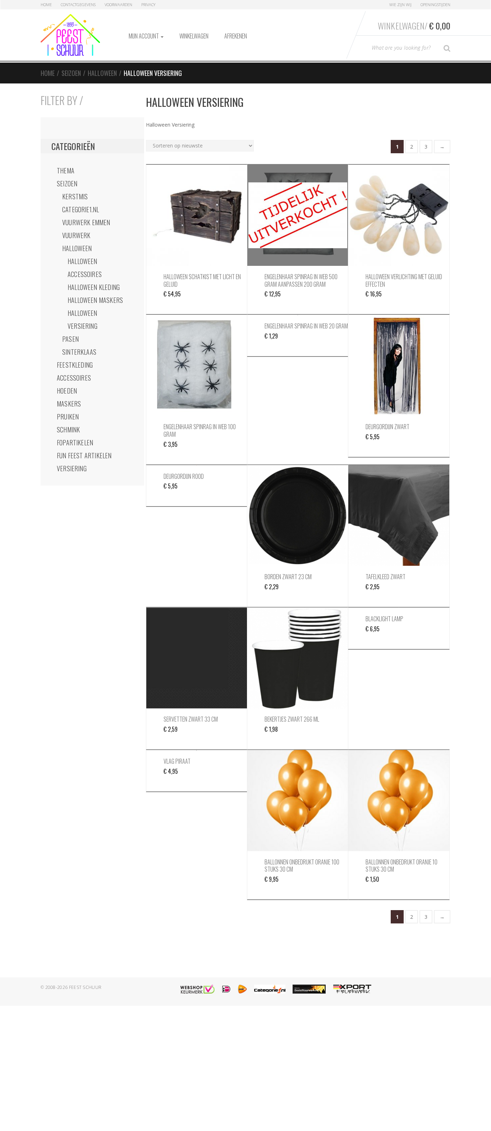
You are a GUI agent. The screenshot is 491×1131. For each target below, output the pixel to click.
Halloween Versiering (82, 319)
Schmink (68, 429)
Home (46, 4)
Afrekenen (235, 36)
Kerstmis (75, 196)
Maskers (69, 403)
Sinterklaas (79, 351)
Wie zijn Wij (400, 4)
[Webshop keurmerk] (197, 989)
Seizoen (71, 73)
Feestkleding (75, 364)
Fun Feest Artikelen (84, 455)
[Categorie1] (269, 989)
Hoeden (67, 390)
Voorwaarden (118, 4)
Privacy (148, 4)
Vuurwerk (76, 235)
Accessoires (74, 377)
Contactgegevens (78, 4)
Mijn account (144, 36)
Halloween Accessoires (85, 267)
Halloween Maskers (95, 300)
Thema (65, 170)
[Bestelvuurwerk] (309, 989)
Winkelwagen (193, 36)
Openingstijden (435, 4)
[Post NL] (242, 989)
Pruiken (68, 416)
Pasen (70, 339)
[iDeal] (226, 989)
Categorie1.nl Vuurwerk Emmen (86, 216)
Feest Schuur (85, 987)
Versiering (72, 468)
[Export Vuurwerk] (352, 989)
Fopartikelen (75, 442)
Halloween (102, 73)
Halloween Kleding (94, 287)
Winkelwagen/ (414, 25)
